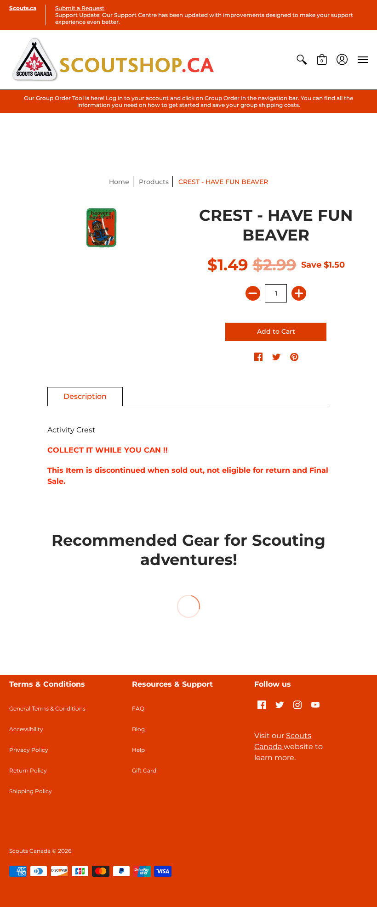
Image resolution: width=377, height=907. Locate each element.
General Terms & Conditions (47, 708)
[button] (301, 60)
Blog (138, 729)
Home (119, 182)
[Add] (298, 293)
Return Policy (28, 770)
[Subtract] (253, 293)
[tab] (85, 396)
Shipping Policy (30, 791)
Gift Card (144, 770)
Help (138, 749)
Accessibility (26, 729)
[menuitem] (301, 60)
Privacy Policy (28, 749)
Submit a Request (79, 8)
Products (154, 182)
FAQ (138, 708)
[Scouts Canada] (112, 60)
